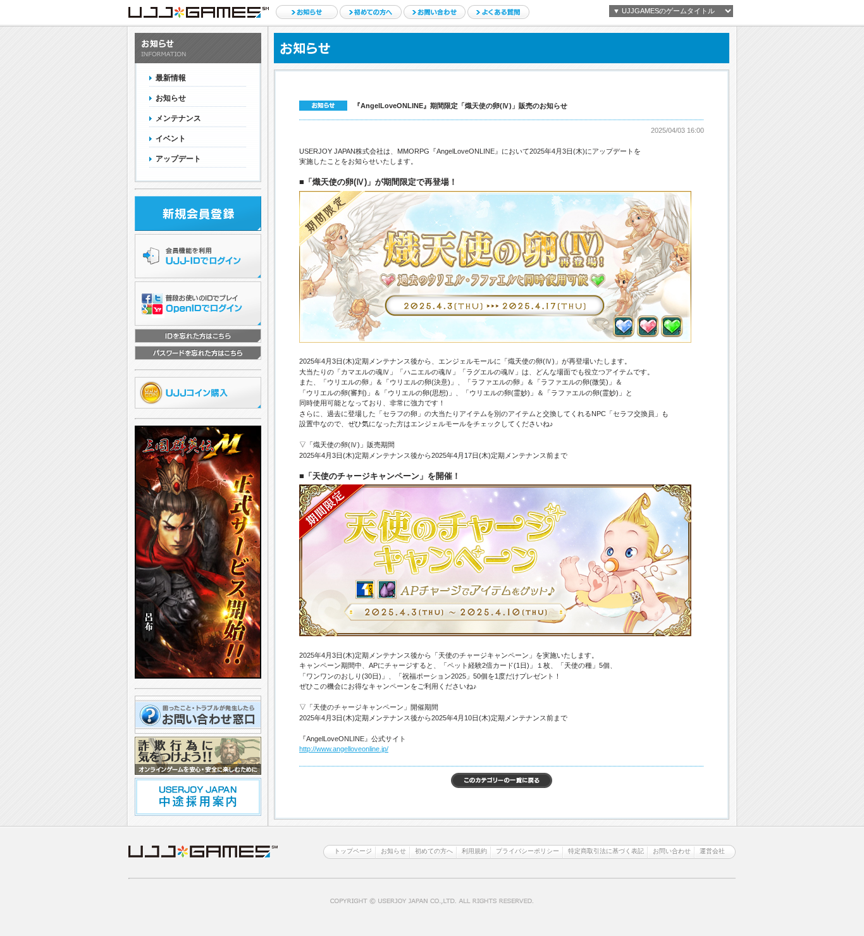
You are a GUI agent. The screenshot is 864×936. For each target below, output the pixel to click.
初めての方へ (371, 12)
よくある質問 (498, 12)
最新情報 (171, 77)
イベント (171, 138)
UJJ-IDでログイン (198, 256)
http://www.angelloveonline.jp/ (343, 749)
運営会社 (712, 850)
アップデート (178, 158)
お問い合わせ (435, 12)
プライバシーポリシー (527, 850)
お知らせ (307, 12)
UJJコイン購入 (198, 393)
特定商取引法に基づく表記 (606, 850)
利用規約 (474, 850)
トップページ (353, 850)
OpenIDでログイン (198, 303)
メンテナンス (178, 118)
